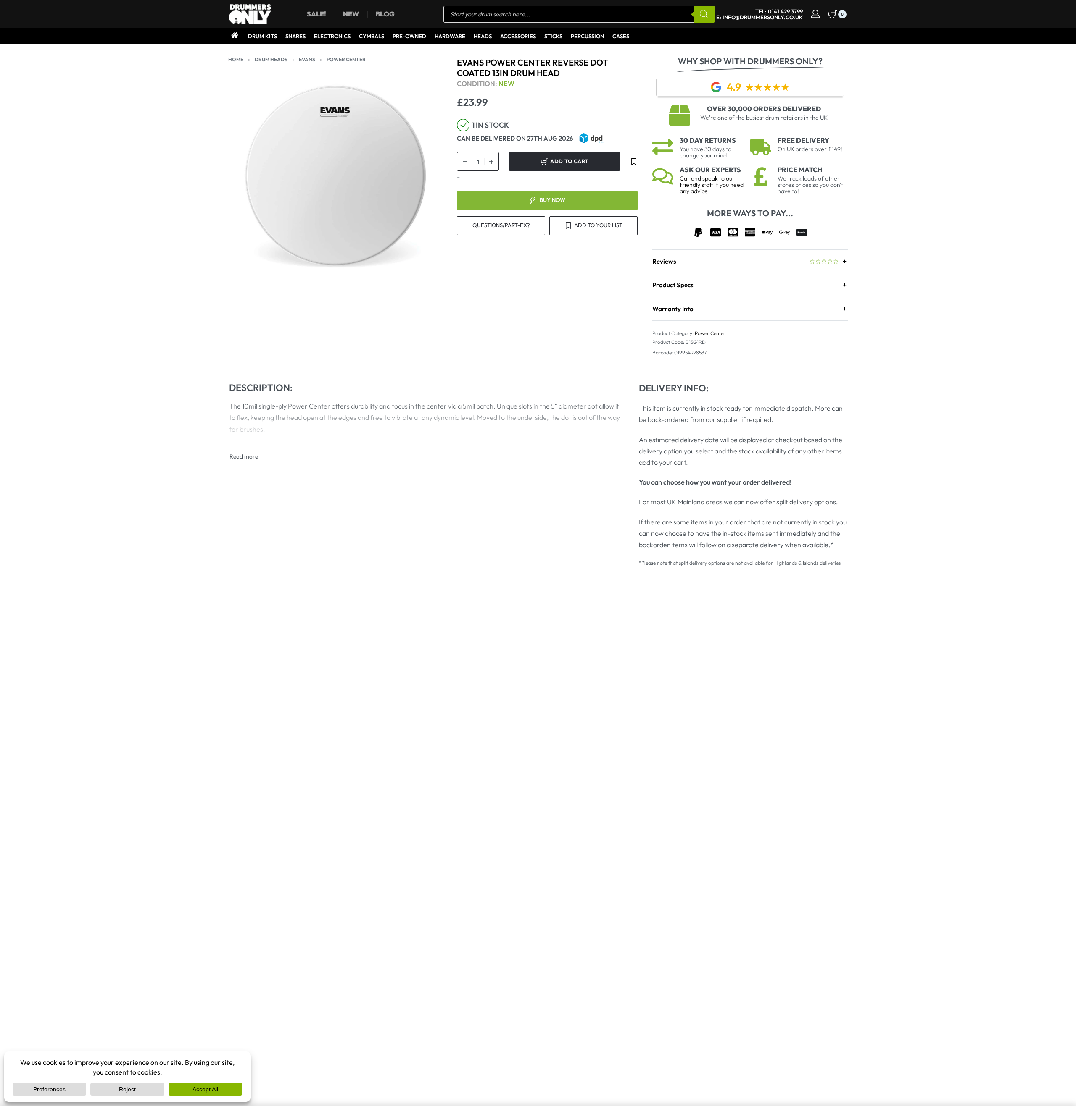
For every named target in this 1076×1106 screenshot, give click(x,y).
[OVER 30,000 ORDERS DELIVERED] (679, 115)
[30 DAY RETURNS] (662, 146)
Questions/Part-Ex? (501, 225)
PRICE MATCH (800, 169)
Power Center (346, 59)
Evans (307, 59)
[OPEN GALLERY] (335, 175)
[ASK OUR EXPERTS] (662, 176)
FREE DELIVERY (803, 140)
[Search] (704, 14)
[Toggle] (243, 456)
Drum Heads (271, 59)
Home (235, 59)
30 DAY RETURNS (708, 140)
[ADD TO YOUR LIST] (634, 161)
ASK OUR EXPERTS (710, 169)
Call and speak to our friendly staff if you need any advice (712, 185)
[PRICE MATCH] (760, 176)
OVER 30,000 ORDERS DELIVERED (764, 109)
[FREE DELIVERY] (760, 146)
